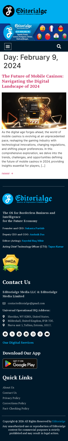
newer (7, 173)
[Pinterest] (19, 334)
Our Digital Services (18, 342)
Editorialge (58, 421)
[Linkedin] (26, 334)
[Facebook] (5, 334)
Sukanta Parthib (34, 228)
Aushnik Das (37, 234)
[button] (7, 46)
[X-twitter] (12, 334)
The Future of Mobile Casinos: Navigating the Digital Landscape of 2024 (32, 81)
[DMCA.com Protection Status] (11, 271)
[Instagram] (33, 334)
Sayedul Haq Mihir (33, 240)
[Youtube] (47, 334)
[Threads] (40, 334)
